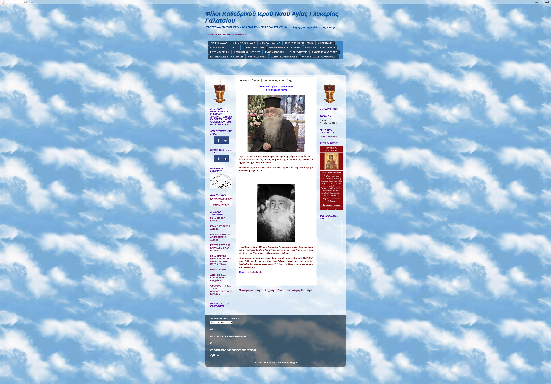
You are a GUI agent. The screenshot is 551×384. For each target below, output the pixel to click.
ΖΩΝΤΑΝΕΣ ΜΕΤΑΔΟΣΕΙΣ (284, 56)
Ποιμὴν (326, 176)
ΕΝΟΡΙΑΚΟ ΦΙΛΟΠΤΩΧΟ (324, 52)
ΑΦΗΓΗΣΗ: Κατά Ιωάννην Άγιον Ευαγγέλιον (218, 278)
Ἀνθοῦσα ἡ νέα (326, 193)
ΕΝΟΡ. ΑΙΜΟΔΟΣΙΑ (275, 52)
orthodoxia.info (255, 272)
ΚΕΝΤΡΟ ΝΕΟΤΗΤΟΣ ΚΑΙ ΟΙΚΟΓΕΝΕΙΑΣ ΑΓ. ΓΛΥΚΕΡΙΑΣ (220, 248)
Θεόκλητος (335, 196)
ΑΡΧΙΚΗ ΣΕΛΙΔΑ (219, 43)
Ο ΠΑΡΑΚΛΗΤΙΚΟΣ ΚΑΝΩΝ (299, 43)
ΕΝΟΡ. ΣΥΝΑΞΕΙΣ (298, 52)
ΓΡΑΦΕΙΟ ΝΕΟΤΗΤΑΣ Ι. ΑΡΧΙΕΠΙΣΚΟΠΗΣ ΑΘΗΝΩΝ (221, 237)
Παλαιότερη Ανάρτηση (299, 290)
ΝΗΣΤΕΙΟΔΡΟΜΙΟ (257, 56)
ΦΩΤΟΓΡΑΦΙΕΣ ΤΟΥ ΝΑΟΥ (224, 47)
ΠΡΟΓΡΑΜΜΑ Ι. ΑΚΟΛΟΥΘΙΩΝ (284, 47)
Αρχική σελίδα (274, 290)
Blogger (293, 362)
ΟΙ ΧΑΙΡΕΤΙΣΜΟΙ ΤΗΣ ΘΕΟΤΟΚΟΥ (319, 56)
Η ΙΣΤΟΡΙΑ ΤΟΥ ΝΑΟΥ (243, 43)
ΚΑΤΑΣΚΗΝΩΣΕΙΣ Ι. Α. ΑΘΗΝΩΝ (226, 56)
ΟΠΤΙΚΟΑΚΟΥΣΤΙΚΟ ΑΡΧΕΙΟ (320, 47)
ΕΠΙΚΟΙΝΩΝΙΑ (325, 43)
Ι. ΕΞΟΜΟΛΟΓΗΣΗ (219, 52)
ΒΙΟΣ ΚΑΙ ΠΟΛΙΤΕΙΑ (270, 43)
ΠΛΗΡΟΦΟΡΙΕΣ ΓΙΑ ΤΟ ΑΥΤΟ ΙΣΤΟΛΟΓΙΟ (227, 35)
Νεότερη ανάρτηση (251, 290)
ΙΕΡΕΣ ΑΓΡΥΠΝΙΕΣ (218, 269)
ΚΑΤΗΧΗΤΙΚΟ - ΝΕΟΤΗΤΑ (247, 52)
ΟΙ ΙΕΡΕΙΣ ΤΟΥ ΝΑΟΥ (253, 47)
